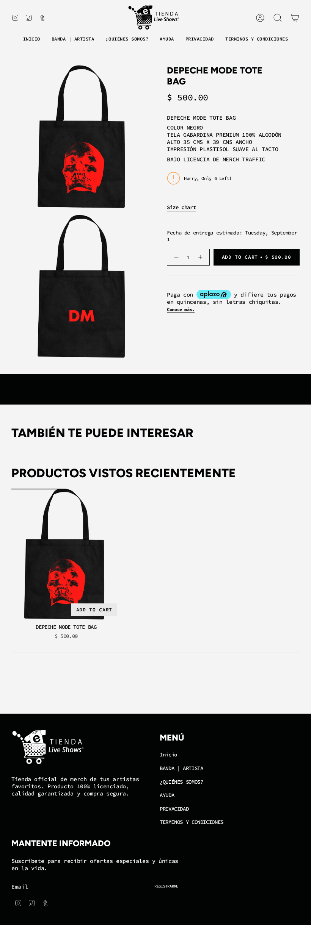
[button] (73, 39)
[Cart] (295, 17)
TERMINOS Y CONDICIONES (191, 822)
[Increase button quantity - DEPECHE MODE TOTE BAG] (201, 257)
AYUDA (167, 795)
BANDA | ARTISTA (181, 768)
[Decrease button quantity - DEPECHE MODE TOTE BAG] (175, 257)
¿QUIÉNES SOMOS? (181, 781)
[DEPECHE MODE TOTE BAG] (66, 554)
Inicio (168, 754)
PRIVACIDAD (174, 808)
